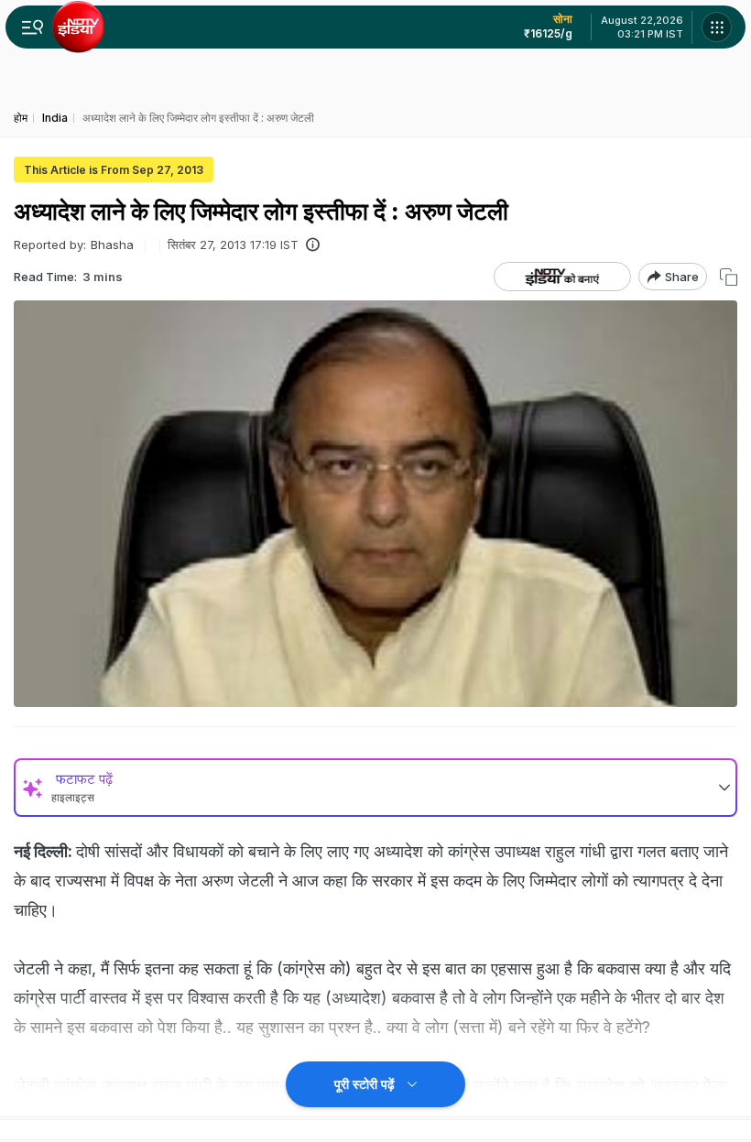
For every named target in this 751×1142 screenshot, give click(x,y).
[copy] (728, 277)
